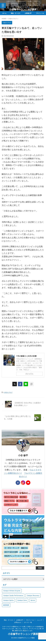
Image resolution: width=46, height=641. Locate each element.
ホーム (4, 13)
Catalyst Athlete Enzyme (11, 591)
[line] (26, 384)
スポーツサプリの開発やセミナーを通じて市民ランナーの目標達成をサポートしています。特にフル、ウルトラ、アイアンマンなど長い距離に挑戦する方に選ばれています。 (23, 628)
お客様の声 (28, 13)
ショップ (39, 620)
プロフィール (40, 13)
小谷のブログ (8, 392)
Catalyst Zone (22, 600)
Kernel (33, 600)
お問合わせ (17, 622)
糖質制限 (6, 605)
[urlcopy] (31, 384)
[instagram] (23, 482)
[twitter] (14, 384)
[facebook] (20, 384)
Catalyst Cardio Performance (13, 595)
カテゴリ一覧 (28, 622)
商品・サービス (15, 13)
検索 (40, 568)
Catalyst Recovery (33, 595)
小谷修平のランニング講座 (23, 9)
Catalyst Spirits (8, 600)
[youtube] (28, 482)
